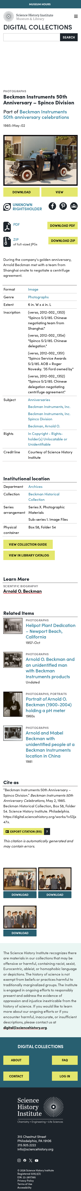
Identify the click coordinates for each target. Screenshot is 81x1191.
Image (33, 289)
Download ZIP (63, 240)
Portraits (58, 694)
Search (69, 37)
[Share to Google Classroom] (74, 206)
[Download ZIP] (7, 241)
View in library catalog (29, 555)
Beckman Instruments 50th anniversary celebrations (36, 114)
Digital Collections (37, 26)
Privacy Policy (25, 1180)
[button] (47, 831)
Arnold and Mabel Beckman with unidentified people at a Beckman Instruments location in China (50, 744)
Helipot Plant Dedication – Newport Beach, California (51, 631)
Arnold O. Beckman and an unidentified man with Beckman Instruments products (50, 667)
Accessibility (24, 1187)
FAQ (65, 1060)
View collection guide (28, 544)
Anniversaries (39, 399)
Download (21, 192)
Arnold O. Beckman (22, 591)
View (59, 192)
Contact (16, 1076)
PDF (16, 224)
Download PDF (62, 225)
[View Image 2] (20, 879)
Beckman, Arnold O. (44, 426)
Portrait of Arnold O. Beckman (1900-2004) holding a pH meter (49, 704)
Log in (65, 1076)
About (16, 1060)
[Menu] (76, 16)
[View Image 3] (54, 879)
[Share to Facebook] (52, 206)
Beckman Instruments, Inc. (49, 406)
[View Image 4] (20, 917)
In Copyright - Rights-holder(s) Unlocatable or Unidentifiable (47, 439)
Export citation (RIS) (25, 831)
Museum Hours (40, 4)
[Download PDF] (7, 226)
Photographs (14, 91)
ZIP (15, 239)
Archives (35, 486)
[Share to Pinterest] (63, 206)
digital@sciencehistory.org (25, 1027)
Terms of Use (24, 1184)
